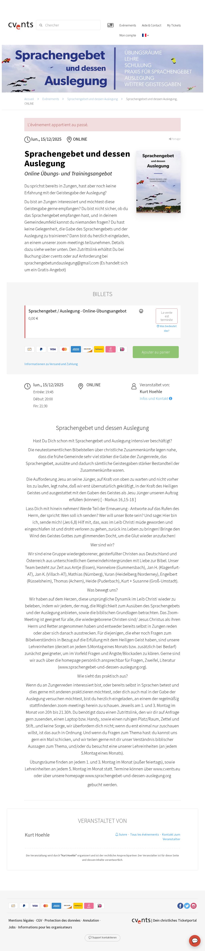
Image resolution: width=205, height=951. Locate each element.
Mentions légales (21, 920)
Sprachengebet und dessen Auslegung (92, 99)
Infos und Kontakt (154, 398)
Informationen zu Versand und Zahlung (51, 364)
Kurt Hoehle (37, 835)
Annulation (91, 920)
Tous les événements (144, 834)
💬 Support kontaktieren (102, 937)
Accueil (29, 99)
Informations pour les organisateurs (45, 927)
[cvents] (19, 25)
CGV (39, 920)
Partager (176, 139)
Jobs (12, 927)
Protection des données (62, 920)
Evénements (50, 99)
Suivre (122, 834)
